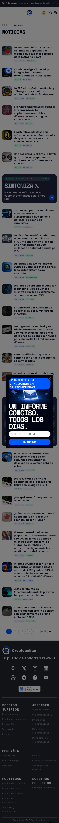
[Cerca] (49, 378)
